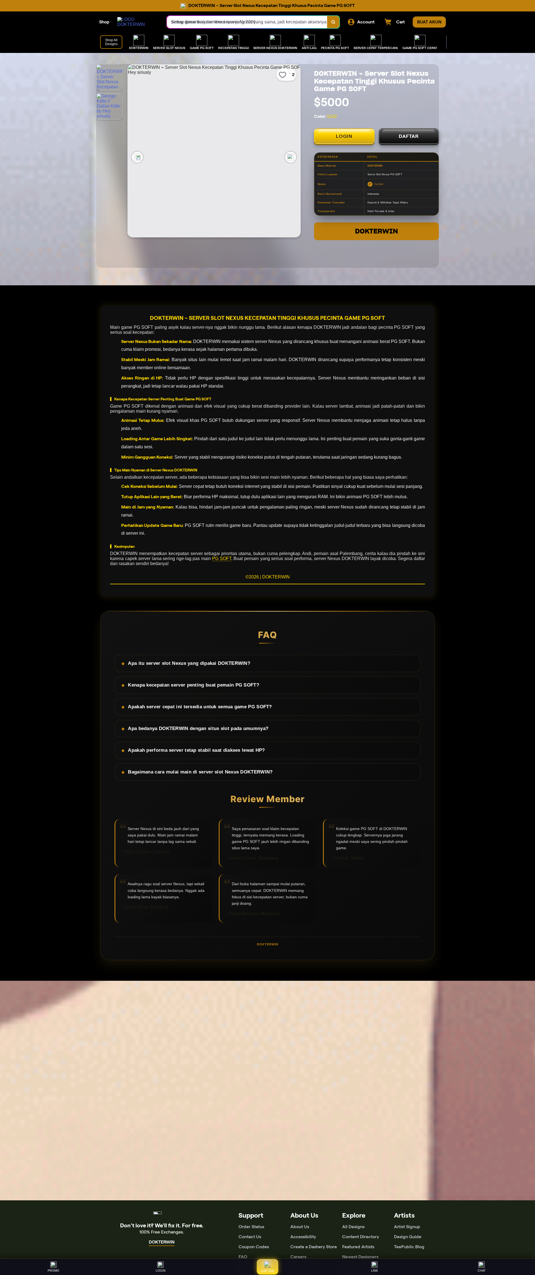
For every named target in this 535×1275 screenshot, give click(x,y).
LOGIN (344, 136)
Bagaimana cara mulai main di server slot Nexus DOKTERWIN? (200, 772)
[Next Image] (291, 157)
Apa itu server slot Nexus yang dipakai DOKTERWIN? (189, 663)
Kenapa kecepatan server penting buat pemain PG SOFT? (193, 685)
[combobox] (247, 22)
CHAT (482, 1270)
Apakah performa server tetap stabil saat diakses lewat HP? (196, 750)
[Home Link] (136, 22)
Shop (104, 22)
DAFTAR (409, 136)
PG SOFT (221, 558)
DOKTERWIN (376, 231)
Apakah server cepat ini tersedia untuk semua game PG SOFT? (200, 706)
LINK (374, 1270)
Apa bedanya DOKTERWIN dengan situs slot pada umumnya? (198, 728)
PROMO (53, 1270)
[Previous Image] (137, 157)
